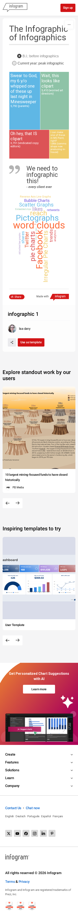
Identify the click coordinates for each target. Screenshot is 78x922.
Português (33, 816)
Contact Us (13, 808)
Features (12, 762)
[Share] (12, 342)
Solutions (12, 770)
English (9, 816)
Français (58, 816)
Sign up (68, 7)
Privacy (24, 882)
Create (10, 754)
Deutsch (21, 816)
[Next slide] (17, 503)
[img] (24, 101)
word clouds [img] (39, 225)
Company (12, 786)
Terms (10, 882)
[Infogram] (15, 8)
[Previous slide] (7, 503)
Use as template (31, 342)
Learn (9, 778)
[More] (69, 24)
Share (18, 296)
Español (46, 816)
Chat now (33, 808)
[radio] (39, 56)
